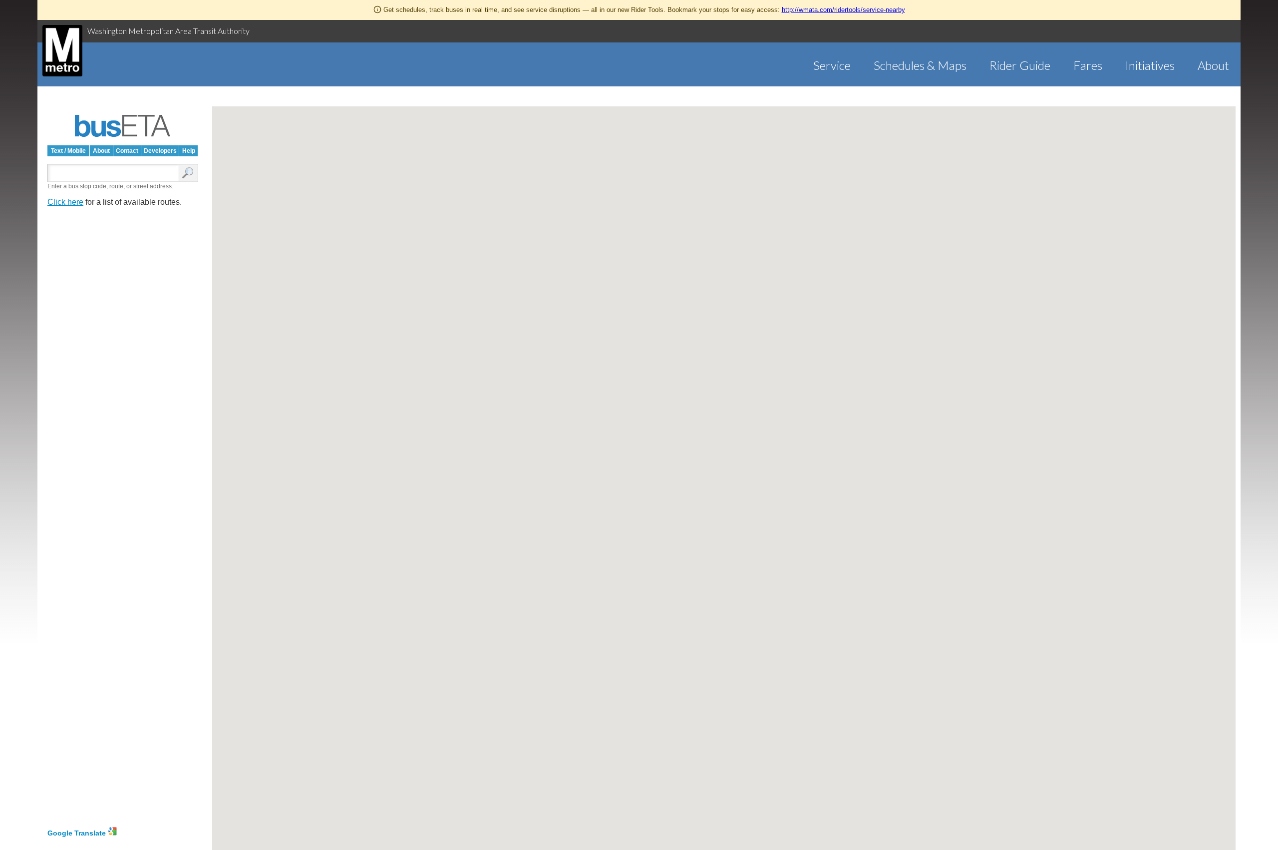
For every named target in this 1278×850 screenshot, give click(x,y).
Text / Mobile (68, 150)
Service (832, 65)
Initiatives (1150, 65)
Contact (127, 150)
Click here (65, 202)
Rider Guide (1019, 65)
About (1213, 65)
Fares (1087, 65)
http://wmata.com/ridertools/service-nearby (843, 9)
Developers (160, 150)
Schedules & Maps (920, 65)
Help (188, 150)
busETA (122, 125)
